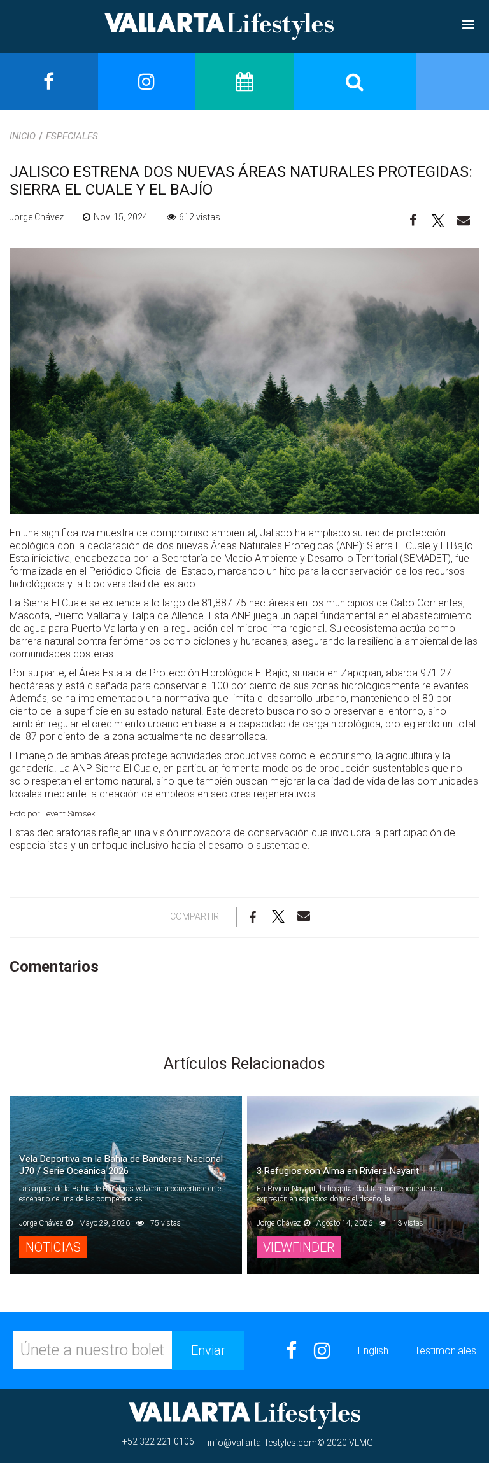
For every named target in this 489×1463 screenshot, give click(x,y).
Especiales (72, 136)
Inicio (23, 136)
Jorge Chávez (37, 217)
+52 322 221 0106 (158, 1441)
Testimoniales (445, 1351)
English (373, 1351)
